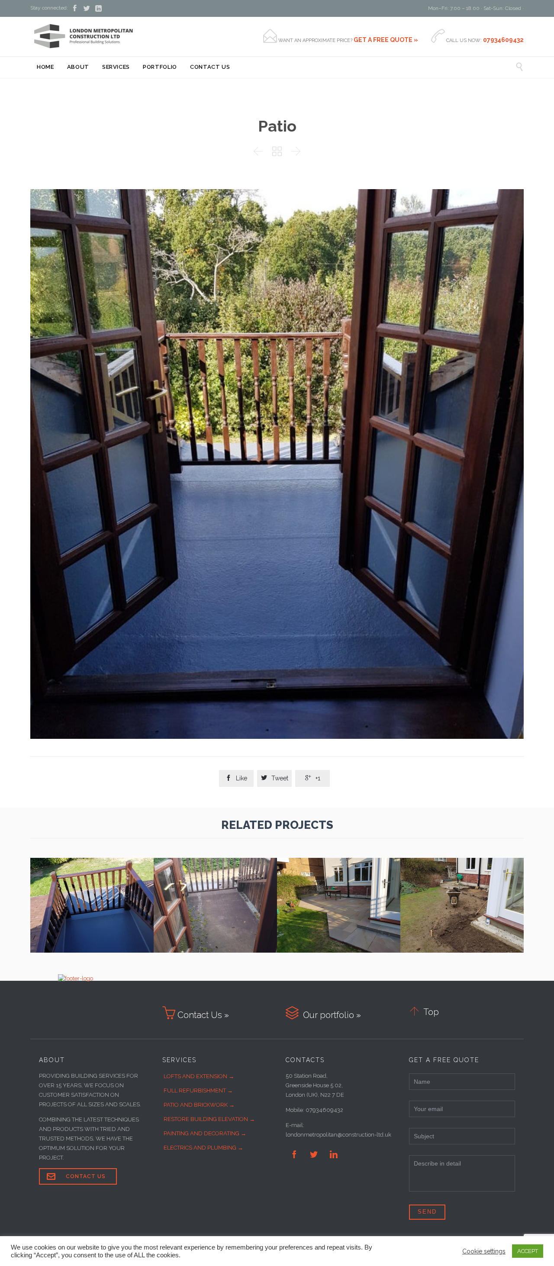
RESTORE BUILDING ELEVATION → (209, 1119)
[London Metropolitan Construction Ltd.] (83, 36)
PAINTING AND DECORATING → (205, 1133)
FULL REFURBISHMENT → (198, 1090)
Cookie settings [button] (484, 1251)
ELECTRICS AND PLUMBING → (203, 1147)
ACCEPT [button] (527, 1251)
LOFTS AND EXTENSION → (199, 1076)
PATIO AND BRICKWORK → (199, 1105)
